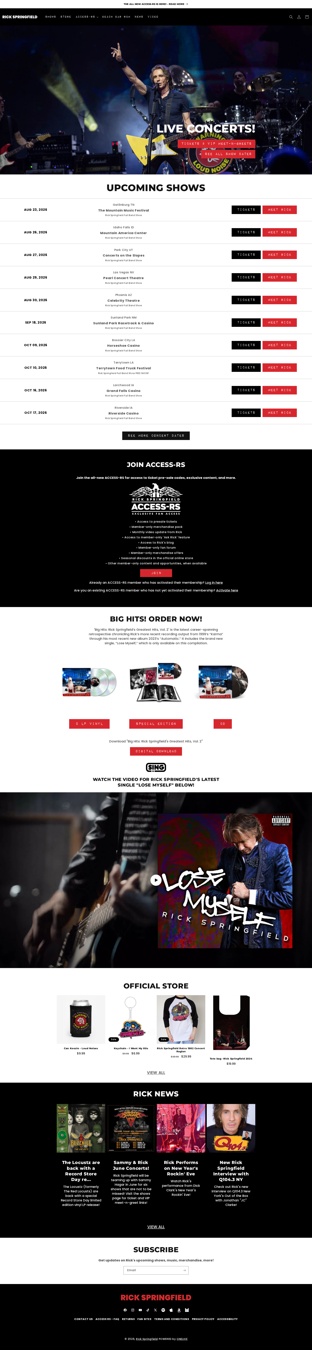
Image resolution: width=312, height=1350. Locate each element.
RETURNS (128, 1319)
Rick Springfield (147, 1339)
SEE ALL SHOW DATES (228, 154)
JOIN (156, 573)
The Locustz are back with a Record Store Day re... (81, 1171)
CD (222, 724)
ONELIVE (182, 1339)
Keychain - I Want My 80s (131, 1048)
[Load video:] (156, 880)
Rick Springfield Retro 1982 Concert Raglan (181, 1050)
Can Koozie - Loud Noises (81, 1048)
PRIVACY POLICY (203, 1319)
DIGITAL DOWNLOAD (156, 751)
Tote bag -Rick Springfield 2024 (231, 1058)
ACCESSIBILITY (227, 1319)
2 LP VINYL (89, 724)
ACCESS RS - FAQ (107, 1319)
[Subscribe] (184, 1270)
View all (156, 1072)
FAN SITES (144, 1319)
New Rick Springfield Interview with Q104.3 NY (231, 1171)
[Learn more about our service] (156, 768)
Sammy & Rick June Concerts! (131, 1165)
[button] (86, 16)
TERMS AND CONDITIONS (171, 1319)
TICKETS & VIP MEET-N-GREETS (216, 143)
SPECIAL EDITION (156, 724)
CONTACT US (83, 1319)
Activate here (227, 590)
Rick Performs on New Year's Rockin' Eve (181, 1168)
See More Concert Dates (156, 435)
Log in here (214, 582)
